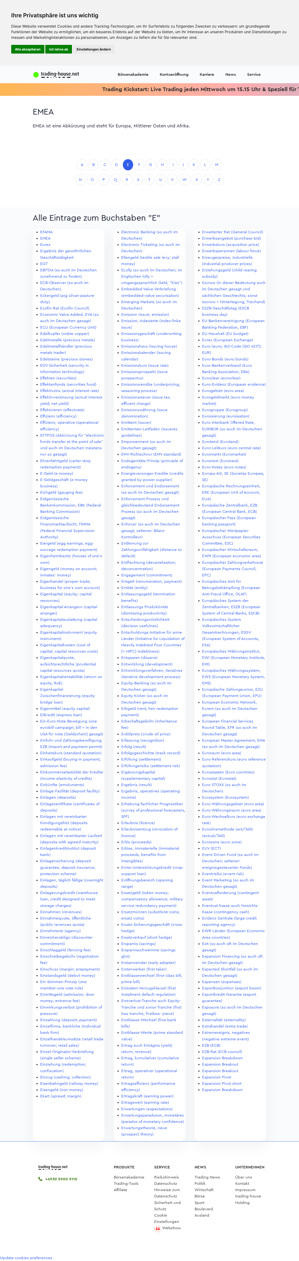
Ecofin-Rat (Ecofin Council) (64, 308)
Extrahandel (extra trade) (225, 1026)
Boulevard (204, 1209)
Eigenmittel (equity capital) (65, 709)
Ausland (202, 1215)
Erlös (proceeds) (136, 842)
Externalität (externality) (224, 1020)
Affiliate (120, 1190)
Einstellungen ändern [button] (94, 49)
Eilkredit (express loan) (61, 715)
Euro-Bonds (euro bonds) (225, 359)
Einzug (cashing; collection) (65, 1077)
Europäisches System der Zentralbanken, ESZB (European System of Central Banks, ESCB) (231, 607)
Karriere (207, 74)
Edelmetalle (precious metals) (67, 340)
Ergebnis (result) (136, 785)
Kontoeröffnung (174, 74)
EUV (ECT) (211, 848)
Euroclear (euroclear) (221, 378)
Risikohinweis (166, 1177)
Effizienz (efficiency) (58, 416)
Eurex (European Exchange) (227, 340)
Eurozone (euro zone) (222, 842)
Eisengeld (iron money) (61, 1090)
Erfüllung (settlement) (141, 759)
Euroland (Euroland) (220, 442)
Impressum (245, 1190)
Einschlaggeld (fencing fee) (65, 950)
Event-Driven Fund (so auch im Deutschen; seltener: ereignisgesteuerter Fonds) (230, 861)
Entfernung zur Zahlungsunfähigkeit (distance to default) (151, 549)
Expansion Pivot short (222, 1083)
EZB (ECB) (211, 1045)
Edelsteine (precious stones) (66, 359)
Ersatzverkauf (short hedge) (146, 937)
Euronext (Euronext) (220, 461)
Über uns (243, 1177)
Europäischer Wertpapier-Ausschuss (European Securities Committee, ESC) (231, 537)
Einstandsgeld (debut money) (67, 975)
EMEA (45, 238)
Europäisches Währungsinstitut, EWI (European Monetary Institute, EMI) (233, 657)
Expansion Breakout (220, 1064)
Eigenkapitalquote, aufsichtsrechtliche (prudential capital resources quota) (68, 664)
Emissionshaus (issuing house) (149, 346)
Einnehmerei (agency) (60, 931)
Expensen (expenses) (222, 982)
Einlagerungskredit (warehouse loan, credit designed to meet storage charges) (69, 899)
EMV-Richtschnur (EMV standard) (151, 454)
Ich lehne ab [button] (58, 49)
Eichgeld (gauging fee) (61, 492)
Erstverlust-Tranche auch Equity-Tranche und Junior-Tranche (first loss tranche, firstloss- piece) (151, 1007)
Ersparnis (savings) (138, 944)
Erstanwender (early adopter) (148, 963)
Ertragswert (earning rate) (145, 1102)
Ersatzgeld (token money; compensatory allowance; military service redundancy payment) (152, 899)
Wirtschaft (204, 1190)
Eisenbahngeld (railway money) (69, 1083)
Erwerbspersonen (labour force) (231, 251)
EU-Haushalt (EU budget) (225, 334)
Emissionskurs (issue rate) (145, 365)
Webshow (171, 1228)
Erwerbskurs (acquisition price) (230, 245)
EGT (44, 264)
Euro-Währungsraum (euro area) (231, 810)
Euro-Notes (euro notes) (224, 467)
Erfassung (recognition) (142, 740)
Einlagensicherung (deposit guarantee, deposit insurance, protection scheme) (68, 867)
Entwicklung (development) (147, 664)
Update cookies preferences (26, 1258)
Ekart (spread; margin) (61, 1096)
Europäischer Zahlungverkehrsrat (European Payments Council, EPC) (232, 568)
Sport (199, 1203)
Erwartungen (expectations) (147, 1109)
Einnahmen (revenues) (61, 912)
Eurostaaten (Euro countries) (228, 772)
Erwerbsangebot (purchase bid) (231, 238)
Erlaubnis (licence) (138, 823)
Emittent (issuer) (136, 422)
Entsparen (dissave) (139, 658)
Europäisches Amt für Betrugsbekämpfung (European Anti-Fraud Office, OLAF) (231, 587)
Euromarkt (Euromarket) (224, 454)
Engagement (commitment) (146, 575)
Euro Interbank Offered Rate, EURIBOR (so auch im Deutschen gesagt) (232, 428)
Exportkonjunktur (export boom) (231, 988)
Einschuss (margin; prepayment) (70, 969)
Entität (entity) (134, 588)
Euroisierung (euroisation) (225, 416)
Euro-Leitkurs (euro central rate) (231, 448)
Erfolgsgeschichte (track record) (151, 753)
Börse (200, 1196)
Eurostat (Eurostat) (219, 778)
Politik (200, 1184)
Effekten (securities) (58, 378)
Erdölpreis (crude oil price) (146, 734)
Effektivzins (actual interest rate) (69, 391)
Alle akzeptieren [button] (28, 49)
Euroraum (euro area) (221, 753)
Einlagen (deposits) (58, 797)
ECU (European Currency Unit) (68, 327)
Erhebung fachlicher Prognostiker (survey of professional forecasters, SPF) (153, 810)
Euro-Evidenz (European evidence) (234, 384)
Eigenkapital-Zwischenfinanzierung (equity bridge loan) (67, 695)
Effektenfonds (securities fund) (68, 384)
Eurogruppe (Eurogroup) (225, 410)
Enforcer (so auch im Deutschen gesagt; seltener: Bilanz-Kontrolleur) (150, 530)
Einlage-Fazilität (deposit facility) (70, 791)
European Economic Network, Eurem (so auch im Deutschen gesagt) (229, 708)
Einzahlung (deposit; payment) (68, 1020)
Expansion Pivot (216, 1077)
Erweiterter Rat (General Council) (232, 232)
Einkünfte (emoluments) (62, 785)
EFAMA (46, 232)
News (230, 74)
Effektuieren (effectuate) (62, 410)
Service (254, 74)
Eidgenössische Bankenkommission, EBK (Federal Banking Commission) (70, 505)
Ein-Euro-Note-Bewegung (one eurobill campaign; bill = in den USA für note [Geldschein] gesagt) (71, 727)
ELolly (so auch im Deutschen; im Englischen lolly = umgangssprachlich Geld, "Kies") (151, 276)
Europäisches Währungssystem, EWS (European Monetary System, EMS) (233, 676)
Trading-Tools (126, 1184)
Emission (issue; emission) (145, 314)
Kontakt (242, 1184)
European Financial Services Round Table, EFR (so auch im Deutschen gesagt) (229, 727)
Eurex (45, 245)
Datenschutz (165, 1184)
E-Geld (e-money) (56, 473)
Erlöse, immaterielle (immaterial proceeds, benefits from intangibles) (150, 854)
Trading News (207, 1177)
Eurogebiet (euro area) (223, 391)
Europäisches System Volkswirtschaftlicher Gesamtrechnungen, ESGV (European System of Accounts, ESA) (230, 632)
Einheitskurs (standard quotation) (71, 753)
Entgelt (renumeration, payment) (151, 581)
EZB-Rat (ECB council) (222, 1052)
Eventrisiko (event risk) (223, 874)
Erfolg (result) (133, 747)
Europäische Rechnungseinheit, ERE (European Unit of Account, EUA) (231, 492)
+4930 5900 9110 (60, 1179)
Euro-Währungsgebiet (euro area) (233, 804)
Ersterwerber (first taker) (144, 969)
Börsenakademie (133, 74)
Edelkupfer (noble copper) (64, 334)
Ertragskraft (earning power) (147, 1096)
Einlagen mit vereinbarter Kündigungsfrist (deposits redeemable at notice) (64, 823)
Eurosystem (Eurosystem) (225, 797)
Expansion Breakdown (222, 1058)
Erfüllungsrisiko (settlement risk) (150, 766)
